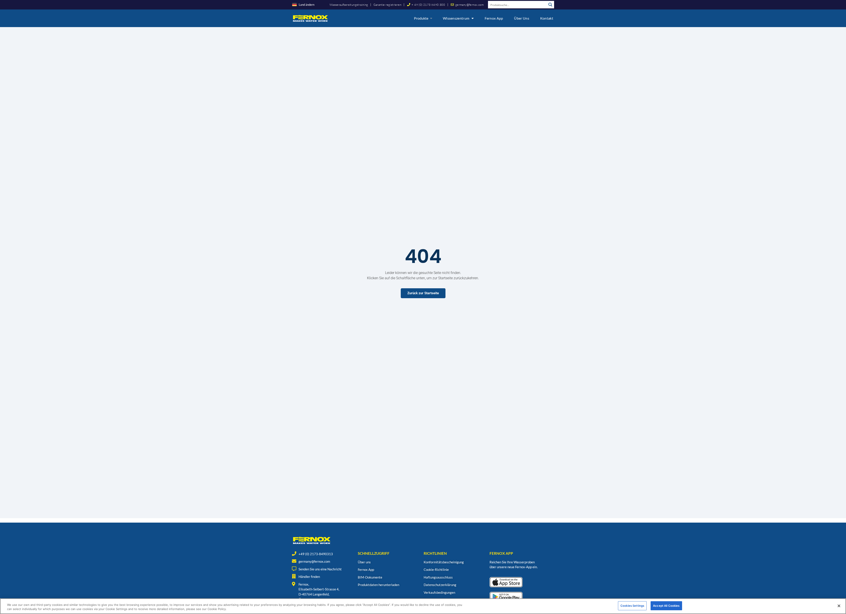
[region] (423, 606)
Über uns (521, 18)
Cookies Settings (632, 605)
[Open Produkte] (431, 18)
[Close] (839, 606)
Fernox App (494, 18)
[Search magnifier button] (550, 4)
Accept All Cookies (666, 605)
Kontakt (546, 18)
